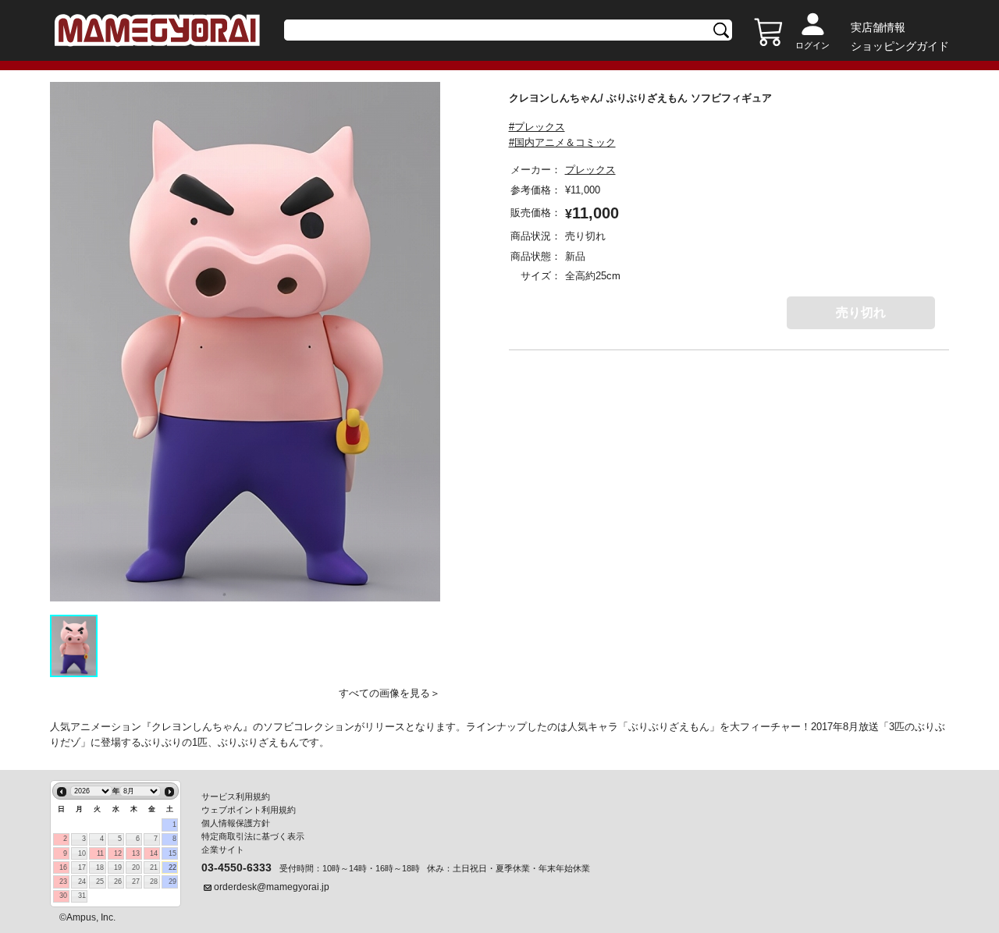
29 (172, 881)
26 (118, 881)
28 (154, 881)
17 (82, 867)
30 (63, 895)
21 (154, 867)
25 (100, 881)
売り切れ (861, 312)
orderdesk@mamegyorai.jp (271, 887)
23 (63, 881)
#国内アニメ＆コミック (562, 142)
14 (154, 853)
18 (100, 867)
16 (63, 867)
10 (82, 853)
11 (100, 853)
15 (172, 853)
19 (118, 867)
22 (172, 867)
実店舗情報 (878, 27)
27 (136, 881)
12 (118, 853)
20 (136, 867)
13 (136, 853)
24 (82, 881)
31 (82, 895)
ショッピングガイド (900, 46)
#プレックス (537, 127)
